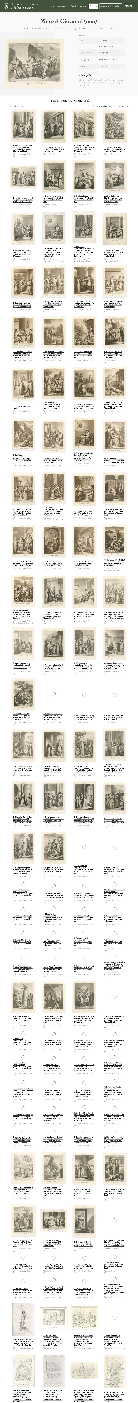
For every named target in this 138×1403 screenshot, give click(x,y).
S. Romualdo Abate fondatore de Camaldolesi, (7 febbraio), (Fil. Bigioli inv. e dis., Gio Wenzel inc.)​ (113, 1201)
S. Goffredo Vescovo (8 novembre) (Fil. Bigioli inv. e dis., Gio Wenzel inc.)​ (114, 512)
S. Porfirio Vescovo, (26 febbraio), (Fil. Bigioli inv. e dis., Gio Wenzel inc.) (114, 1302)
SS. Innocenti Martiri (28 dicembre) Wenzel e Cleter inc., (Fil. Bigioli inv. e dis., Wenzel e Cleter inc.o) (114, 1076)
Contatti (83, 6)
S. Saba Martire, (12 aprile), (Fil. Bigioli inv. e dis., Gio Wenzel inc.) (114, 149)
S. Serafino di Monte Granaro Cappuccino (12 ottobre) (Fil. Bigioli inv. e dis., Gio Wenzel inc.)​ (114, 1176)
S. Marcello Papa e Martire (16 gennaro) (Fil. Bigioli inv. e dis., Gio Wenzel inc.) (83, 1153)
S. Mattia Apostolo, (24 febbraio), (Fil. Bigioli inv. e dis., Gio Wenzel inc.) (83, 1302)
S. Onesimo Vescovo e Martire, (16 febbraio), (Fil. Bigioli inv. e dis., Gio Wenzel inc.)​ (83, 1249)
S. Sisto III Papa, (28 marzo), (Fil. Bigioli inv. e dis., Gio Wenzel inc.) (83, 1376)
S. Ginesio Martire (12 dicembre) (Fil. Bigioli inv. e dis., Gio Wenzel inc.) (83, 354)
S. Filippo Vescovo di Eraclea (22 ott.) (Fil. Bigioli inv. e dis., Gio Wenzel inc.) (113, 405)
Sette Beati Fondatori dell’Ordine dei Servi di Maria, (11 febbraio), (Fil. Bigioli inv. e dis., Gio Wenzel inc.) (84, 1226)
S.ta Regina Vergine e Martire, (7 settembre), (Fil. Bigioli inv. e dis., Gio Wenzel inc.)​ (23, 872)
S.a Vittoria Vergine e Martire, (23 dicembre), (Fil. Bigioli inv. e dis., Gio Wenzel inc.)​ (23, 1078)
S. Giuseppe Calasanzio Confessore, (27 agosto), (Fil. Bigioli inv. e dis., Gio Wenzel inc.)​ (84, 1177)
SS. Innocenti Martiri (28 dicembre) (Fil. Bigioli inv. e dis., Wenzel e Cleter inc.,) (114, 562)
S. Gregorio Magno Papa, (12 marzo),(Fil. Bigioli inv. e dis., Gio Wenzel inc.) (52, 1353)
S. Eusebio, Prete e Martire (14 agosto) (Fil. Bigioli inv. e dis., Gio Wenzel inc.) (84, 304)
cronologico (104, 106)
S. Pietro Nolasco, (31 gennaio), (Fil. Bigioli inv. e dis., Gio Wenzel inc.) (52, 1203)
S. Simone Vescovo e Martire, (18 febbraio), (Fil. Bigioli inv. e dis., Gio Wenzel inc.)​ (113, 1249)
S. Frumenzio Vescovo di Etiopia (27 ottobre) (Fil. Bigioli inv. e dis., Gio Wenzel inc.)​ (22, 512)
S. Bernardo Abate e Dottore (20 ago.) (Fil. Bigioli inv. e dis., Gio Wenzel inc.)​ (113, 354)
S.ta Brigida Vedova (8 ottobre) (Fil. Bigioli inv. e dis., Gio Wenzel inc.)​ (23, 564)
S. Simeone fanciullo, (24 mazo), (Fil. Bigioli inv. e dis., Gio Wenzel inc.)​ (113, 1375)
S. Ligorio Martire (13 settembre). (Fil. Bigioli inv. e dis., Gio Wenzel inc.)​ (53, 872)
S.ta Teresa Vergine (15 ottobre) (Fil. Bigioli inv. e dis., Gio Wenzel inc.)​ (53, 926)
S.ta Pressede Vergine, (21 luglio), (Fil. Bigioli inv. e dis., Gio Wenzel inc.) (23, 769)
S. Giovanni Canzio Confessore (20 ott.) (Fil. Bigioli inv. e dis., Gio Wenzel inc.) (52, 405)
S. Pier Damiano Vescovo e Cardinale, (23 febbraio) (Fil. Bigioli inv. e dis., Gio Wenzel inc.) (53, 1301)
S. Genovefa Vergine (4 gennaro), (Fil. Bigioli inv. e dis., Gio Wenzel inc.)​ (84, 1078)
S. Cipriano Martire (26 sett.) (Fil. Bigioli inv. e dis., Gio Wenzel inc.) (53, 460)
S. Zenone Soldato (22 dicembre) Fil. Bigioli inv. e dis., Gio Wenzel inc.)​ (114, 1028)
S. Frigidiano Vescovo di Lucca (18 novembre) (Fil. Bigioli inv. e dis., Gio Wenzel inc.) (53, 354)
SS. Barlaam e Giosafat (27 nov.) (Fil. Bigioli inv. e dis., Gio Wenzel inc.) (114, 460)
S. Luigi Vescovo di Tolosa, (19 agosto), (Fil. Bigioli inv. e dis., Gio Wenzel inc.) (53, 820)
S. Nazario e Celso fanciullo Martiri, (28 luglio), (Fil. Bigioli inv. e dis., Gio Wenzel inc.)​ (53, 769)
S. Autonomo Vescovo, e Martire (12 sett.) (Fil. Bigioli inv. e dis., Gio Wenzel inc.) (53, 304)
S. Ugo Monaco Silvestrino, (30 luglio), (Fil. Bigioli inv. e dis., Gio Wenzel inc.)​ (83, 769)
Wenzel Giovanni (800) (69, 21)
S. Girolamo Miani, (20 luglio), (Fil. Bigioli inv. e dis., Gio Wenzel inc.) (114, 717)
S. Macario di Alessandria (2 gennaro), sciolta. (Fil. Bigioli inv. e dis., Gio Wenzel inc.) (52, 974)
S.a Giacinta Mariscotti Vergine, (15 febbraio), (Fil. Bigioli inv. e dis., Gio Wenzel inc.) (53, 1249)
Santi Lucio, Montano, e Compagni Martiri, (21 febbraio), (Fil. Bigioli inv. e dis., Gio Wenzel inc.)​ (23, 1301)
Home (51, 6)
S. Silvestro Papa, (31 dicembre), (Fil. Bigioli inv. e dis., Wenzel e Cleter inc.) (113, 253)
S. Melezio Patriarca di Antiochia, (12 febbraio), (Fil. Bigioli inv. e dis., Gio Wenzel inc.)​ (114, 1227)
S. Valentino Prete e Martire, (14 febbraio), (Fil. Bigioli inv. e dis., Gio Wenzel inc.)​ (22, 1249)
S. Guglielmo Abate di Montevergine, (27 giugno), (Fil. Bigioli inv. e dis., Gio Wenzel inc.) (114, 615)
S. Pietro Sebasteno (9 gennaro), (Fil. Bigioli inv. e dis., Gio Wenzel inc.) (53, 1129)
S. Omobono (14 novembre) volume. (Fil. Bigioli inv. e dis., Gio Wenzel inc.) (114, 975)
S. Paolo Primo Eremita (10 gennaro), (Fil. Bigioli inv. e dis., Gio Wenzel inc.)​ (114, 1129)
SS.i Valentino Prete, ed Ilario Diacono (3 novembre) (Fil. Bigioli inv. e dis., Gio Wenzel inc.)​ (114, 924)
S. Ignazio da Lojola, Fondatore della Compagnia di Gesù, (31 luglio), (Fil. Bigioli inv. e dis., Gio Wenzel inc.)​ (114, 768)
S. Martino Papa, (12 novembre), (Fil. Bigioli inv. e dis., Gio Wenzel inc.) (83, 975)
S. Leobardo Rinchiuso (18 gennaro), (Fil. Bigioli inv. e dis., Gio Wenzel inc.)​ (114, 1153)
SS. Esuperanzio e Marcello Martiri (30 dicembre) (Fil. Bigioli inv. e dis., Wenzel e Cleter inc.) (22, 614)
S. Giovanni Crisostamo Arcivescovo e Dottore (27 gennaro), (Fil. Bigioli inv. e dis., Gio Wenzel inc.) (23, 1202)
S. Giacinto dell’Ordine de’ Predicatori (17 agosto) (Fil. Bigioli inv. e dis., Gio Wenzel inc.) (22, 820)
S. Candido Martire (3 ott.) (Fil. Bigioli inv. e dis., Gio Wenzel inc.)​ (83, 513)
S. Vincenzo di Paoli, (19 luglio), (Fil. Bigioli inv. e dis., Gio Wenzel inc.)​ (84, 717)
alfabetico (116, 106)
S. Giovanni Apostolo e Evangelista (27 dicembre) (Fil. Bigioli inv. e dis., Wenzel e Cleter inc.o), (83, 457)
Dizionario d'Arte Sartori (110, 6)
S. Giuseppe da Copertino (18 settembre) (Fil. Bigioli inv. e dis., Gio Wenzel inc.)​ (83, 871)
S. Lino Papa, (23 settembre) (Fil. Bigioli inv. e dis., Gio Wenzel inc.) (114, 872)
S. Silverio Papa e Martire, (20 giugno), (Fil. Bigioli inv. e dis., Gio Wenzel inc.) (113, 199)
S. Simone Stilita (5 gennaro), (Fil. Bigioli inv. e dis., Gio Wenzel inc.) (22, 1129)
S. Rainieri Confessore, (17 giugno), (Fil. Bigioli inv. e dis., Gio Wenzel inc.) (53, 199)
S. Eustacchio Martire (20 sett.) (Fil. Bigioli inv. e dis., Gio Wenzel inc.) (84, 406)
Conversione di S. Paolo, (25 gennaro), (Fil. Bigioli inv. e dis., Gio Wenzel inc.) (52, 1177)
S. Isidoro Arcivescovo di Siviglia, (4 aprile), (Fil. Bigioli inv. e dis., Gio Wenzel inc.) (22, 148)
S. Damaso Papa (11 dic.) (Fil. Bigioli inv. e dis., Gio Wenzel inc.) (22, 305)
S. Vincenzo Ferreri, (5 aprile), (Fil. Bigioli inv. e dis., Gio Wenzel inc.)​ (53, 149)
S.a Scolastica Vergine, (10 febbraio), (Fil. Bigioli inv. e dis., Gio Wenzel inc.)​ (53, 1227)
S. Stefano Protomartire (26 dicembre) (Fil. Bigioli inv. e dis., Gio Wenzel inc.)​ (22, 458)
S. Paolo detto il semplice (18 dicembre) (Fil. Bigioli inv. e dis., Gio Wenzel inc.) (83, 1027)
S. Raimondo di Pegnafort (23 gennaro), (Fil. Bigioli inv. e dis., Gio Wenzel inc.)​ (22, 1176)
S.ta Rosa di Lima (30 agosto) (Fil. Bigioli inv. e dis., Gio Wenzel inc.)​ (114, 821)
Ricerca (93, 6)
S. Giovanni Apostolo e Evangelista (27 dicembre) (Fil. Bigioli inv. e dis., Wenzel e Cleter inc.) (53, 252)
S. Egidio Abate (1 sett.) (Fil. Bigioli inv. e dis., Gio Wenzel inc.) (84, 564)
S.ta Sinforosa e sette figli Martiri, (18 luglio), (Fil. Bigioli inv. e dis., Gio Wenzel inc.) (53, 716)
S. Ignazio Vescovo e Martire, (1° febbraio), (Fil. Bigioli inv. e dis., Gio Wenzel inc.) (83, 1203)
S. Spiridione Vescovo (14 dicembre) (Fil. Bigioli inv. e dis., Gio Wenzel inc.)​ (113, 304)
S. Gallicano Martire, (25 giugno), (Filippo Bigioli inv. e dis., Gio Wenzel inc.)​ (84, 615)
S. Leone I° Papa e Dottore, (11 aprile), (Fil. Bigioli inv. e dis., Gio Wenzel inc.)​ (84, 148)
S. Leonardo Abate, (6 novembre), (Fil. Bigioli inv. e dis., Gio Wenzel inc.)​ (22, 975)
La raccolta (62, 6)
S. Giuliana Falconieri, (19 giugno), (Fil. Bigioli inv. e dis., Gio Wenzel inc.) (83, 199)
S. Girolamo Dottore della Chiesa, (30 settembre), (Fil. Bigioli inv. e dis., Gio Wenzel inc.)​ (23, 924)
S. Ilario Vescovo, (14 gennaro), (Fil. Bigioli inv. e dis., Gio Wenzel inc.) (52, 1153)
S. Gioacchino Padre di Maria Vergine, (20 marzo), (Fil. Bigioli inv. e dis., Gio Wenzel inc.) (114, 1353)
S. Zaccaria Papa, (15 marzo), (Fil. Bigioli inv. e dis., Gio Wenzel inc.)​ (53, 1376)
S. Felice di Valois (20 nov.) (22, 407)
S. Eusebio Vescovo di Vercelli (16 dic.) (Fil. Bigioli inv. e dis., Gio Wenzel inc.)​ (22, 354)
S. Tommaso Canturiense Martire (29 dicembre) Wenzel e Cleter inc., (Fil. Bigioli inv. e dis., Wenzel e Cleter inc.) (84, 251)
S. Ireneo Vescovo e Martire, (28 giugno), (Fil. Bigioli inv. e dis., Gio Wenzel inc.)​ (22, 666)
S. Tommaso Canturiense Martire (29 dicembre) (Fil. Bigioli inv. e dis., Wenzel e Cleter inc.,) (53, 511)
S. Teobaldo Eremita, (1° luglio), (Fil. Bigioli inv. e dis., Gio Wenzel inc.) (53, 667)
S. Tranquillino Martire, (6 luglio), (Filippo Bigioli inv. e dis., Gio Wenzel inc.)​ (53, 615)
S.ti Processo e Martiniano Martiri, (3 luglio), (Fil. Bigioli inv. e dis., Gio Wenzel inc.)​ (84, 666)
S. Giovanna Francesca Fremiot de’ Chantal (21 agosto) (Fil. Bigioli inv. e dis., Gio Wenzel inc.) (84, 820)
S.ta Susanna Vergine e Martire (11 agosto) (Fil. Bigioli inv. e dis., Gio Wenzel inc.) (84, 1129)
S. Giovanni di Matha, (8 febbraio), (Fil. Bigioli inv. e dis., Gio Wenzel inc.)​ (23, 1227)
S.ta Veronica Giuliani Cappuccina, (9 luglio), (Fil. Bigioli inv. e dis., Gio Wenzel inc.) (114, 666)
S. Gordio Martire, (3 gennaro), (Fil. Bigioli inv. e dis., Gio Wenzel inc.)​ (22, 1028)
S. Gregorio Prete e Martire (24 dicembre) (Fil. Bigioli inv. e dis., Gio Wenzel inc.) (53, 1078)
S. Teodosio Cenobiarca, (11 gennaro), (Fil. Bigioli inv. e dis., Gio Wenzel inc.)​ (22, 1152)
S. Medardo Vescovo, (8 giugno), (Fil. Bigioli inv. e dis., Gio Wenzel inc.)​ (23, 200)
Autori (73, 6)
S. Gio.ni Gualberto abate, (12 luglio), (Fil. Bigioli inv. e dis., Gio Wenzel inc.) (22, 716)
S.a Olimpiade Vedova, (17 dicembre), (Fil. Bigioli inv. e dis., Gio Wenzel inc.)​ (53, 1028)
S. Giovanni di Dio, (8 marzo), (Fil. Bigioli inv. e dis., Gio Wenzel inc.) (83, 1354)
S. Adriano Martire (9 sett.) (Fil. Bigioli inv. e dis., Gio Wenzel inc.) (52, 564)
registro (125, 106)
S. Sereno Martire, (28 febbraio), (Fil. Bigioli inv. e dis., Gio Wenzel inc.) (22, 1353)
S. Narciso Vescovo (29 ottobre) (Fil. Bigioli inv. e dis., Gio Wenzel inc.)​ (84, 926)
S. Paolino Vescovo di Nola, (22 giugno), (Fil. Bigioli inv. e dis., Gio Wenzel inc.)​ (22, 253)
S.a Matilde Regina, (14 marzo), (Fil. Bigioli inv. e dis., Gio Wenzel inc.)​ (23, 1376)
